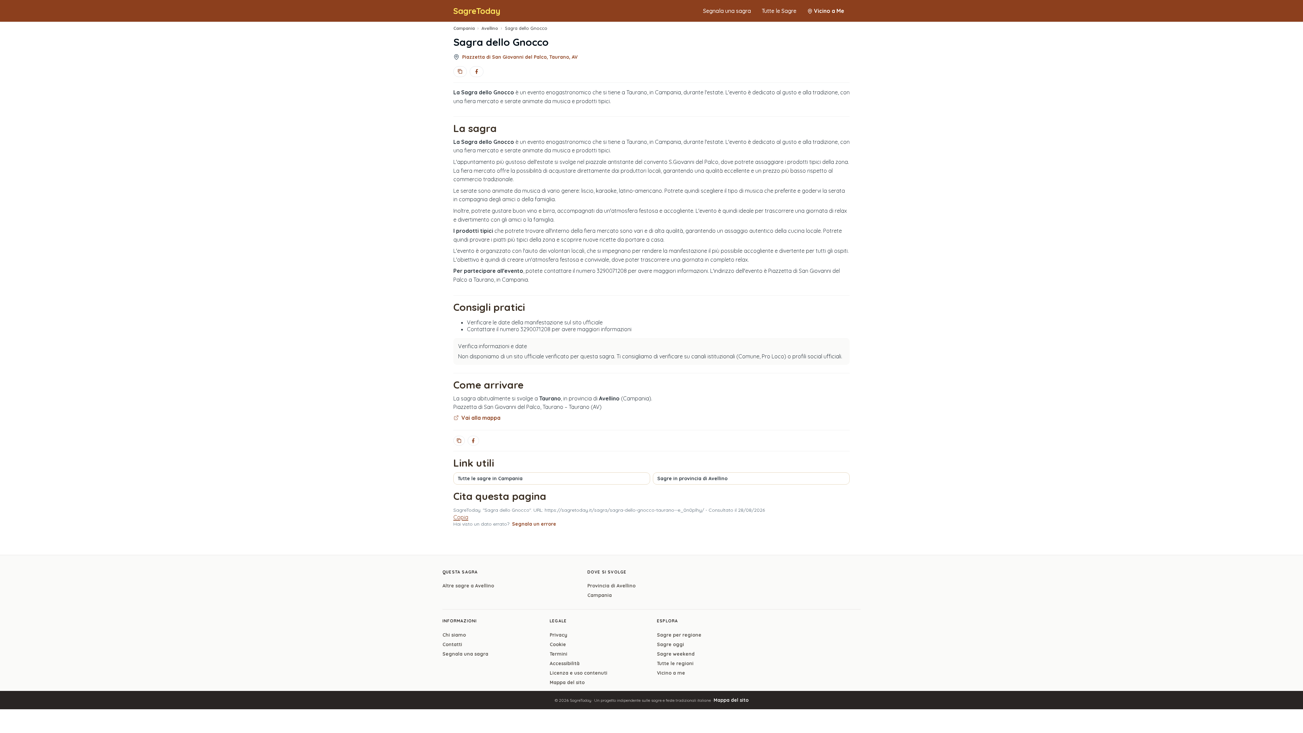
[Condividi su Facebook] (476, 71)
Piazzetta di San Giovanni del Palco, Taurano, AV (520, 57)
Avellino (489, 28)
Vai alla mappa (481, 417)
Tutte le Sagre (779, 10)
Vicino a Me (829, 10)
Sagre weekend (676, 654)
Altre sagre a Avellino (468, 586)
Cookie (558, 644)
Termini (558, 654)
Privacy (558, 635)
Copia (460, 517)
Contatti (452, 644)
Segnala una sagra (727, 10)
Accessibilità (565, 663)
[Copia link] (460, 71)
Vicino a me (671, 673)
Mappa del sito (567, 682)
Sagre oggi (670, 644)
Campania (464, 28)
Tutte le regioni (675, 663)
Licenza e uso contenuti (578, 673)
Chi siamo (454, 635)
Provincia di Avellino (611, 586)
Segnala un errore (534, 524)
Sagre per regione (679, 635)
